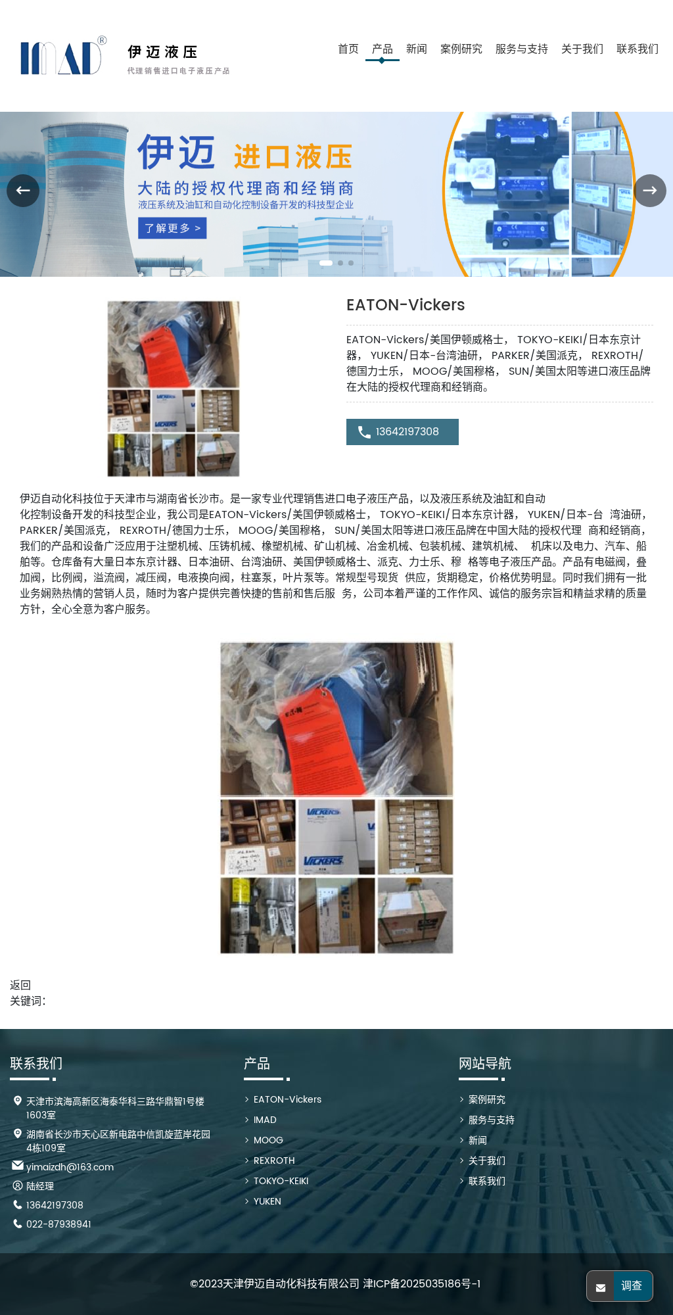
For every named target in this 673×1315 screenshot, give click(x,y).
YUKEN (267, 1201)
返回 (20, 985)
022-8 (40, 1224)
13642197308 (407, 432)
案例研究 (461, 49)
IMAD (265, 1120)
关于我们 (582, 49)
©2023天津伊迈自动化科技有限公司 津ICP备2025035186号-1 (335, 1284)
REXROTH (274, 1160)
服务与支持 (522, 49)
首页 (348, 49)
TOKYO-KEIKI (281, 1181)
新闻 (416, 49)
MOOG (268, 1140)
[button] (326, 263)
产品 (382, 49)
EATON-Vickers (287, 1099)
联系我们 (637, 49)
